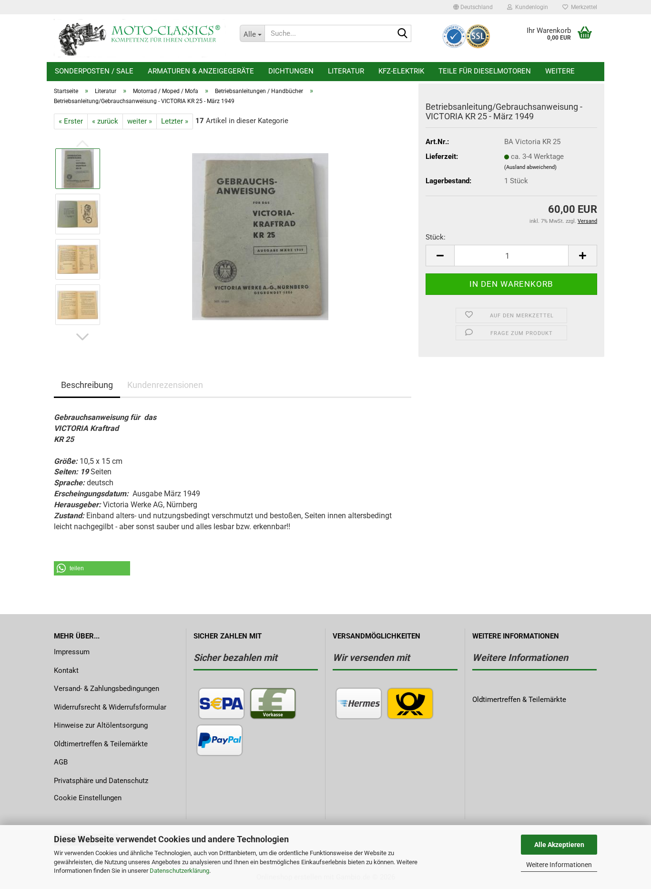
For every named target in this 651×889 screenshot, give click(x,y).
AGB (61, 762)
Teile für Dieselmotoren (484, 71)
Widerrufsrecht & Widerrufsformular (110, 707)
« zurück (105, 121)
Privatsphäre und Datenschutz (101, 780)
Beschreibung (87, 385)
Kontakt (66, 670)
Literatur (346, 71)
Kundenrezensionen (165, 385)
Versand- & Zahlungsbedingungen (106, 688)
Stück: (436, 237)
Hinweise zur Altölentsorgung (101, 725)
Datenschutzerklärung (179, 870)
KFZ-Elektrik (401, 71)
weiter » (139, 121)
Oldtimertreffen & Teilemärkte (101, 744)
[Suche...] (402, 33)
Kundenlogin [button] (530, 7)
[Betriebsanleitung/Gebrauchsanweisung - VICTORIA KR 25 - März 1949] (260, 236)
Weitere (560, 71)
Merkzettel (582, 7)
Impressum (72, 652)
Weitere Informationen (559, 864)
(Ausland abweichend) (530, 167)
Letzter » (174, 121)
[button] (473, 7)
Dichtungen (291, 71)
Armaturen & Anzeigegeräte (201, 71)
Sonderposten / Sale (94, 71)
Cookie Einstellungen (88, 798)
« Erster (71, 121)
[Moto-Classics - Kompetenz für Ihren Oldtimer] (139, 38)
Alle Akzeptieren (559, 844)
